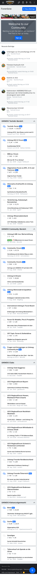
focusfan (9, 80)
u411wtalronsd (22, 421)
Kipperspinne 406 (13, 527)
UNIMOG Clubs (8, 363)
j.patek (19, 283)
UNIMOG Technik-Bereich (12, 121)
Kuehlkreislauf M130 (13, 146)
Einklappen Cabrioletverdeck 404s (18, 298)
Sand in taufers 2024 (14, 495)
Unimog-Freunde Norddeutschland (20, 460)
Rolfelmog (20, 341)
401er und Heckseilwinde (15, 282)
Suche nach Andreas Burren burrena (19, 451)
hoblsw (20, 178)
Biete (9, 508)
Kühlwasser (24, 194)
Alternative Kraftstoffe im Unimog (20, 184)
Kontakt (4, 569)
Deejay (9, 97)
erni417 (20, 467)
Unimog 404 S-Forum (15, 140)
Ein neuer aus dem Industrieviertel (18, 479)
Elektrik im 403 (12, 78)
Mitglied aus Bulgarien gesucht (17, 339)
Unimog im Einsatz (14, 276)
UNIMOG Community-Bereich (14, 229)
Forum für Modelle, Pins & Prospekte (20, 320)
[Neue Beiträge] (32, 570)
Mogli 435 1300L (22, 405)
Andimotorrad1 (21, 497)
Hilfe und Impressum (8, 572)
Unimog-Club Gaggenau (16, 368)
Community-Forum (14, 248)
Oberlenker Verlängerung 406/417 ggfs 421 (21, 513)
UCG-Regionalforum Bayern (17, 382)
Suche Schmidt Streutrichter (16, 541)
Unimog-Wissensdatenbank (17, 216)
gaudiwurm (20, 389)
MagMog (20, 299)
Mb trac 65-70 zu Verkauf (15, 160)
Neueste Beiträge (8, 46)
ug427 (19, 210)
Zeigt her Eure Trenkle (14, 176)
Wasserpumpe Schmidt (15, 108)
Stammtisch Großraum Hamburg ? (18, 465)
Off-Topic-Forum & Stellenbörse (19, 333)
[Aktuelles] (26, 2)
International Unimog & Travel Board (20, 306)
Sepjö (10, 84)
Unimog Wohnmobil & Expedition (19, 290)
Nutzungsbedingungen (15, 569)
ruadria (19, 453)
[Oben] (21, 572)
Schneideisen (25, 256)
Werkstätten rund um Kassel (16, 403)
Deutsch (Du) (6, 566)
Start (17, 572)
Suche (9, 521)
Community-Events (14, 262)
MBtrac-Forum (12, 154)
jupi (8, 110)
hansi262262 (11, 67)
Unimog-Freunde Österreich (17, 473)
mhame (11, 58)
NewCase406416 (22, 313)
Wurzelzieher (21, 515)
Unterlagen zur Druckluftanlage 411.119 (21, 52)
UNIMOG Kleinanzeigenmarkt (14, 503)
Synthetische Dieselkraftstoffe (17, 192)
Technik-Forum (15, 54)
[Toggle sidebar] (34, 2)
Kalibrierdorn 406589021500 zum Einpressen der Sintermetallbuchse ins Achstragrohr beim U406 (21, 93)
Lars (8, 54)
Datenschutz (28, 569)
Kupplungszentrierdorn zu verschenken (20, 557)
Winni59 (22, 134)
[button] (3, 2)
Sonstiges (11, 535)
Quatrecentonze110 (25, 529)
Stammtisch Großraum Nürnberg (17, 387)
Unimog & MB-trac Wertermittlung (20, 234)
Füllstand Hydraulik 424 (15, 65)
